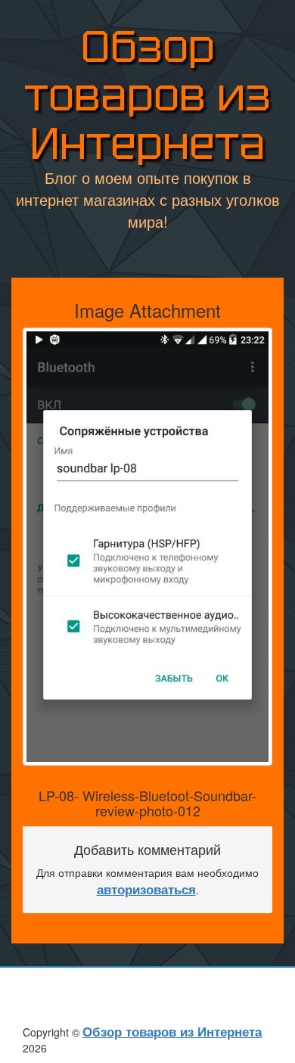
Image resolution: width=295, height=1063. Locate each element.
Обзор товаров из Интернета (147, 95)
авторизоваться (146, 889)
